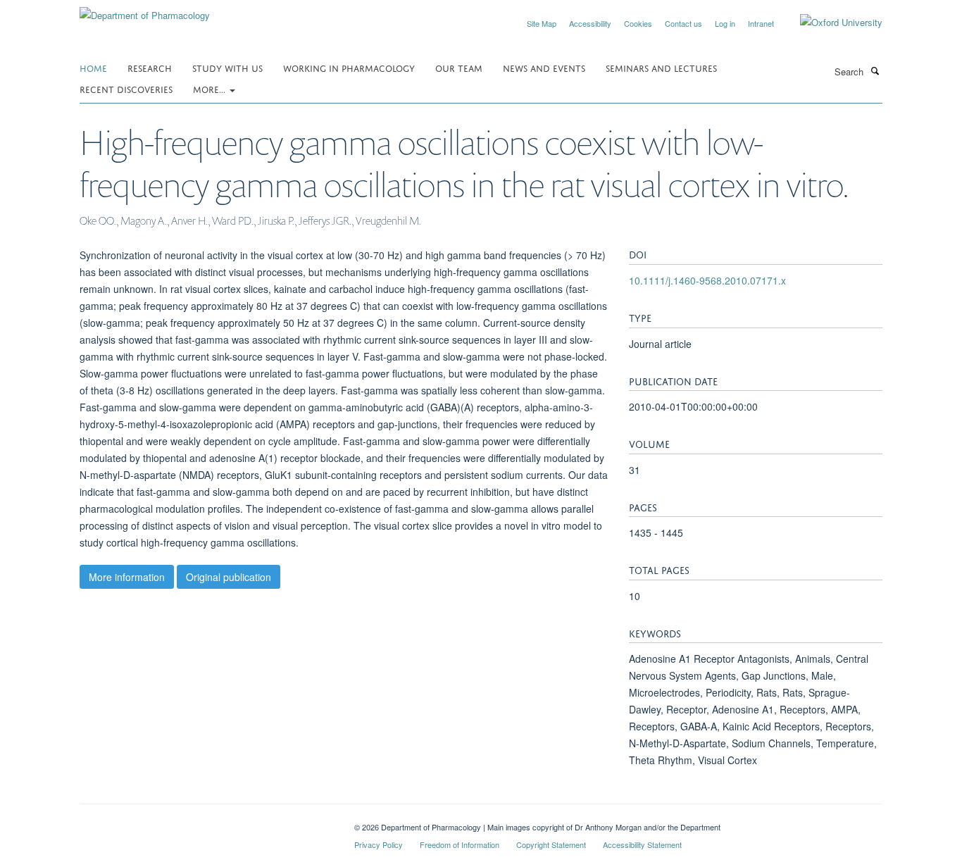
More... (210, 88)
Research (149, 67)
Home (93, 67)
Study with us (227, 67)
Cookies (638, 23)
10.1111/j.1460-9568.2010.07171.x (707, 280)
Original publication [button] (228, 577)
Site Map (541, 23)
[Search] (874, 70)
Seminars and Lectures (661, 67)
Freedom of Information (459, 844)
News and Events (544, 67)
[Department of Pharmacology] (145, 10)
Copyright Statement (551, 844)
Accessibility (590, 23)
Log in (725, 23)
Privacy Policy (378, 844)
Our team (458, 67)
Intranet (761, 23)
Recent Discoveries (126, 88)
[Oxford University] (830, 22)
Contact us (683, 23)
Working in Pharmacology (349, 67)
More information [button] (127, 577)
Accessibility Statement (642, 844)
